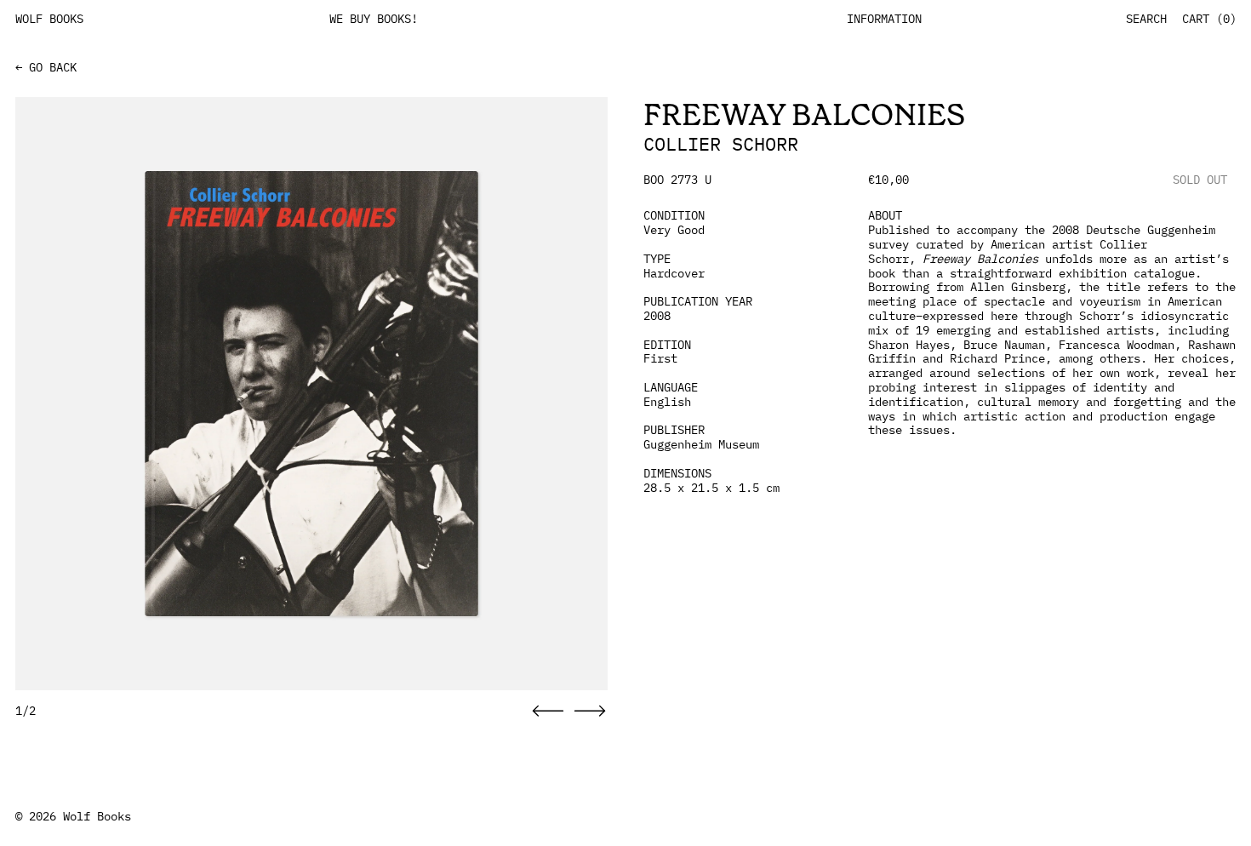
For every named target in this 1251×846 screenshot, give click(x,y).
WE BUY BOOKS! (373, 18)
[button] (548, 711)
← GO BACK (46, 67)
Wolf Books (97, 816)
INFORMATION (884, 18)
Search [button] (1146, 19)
